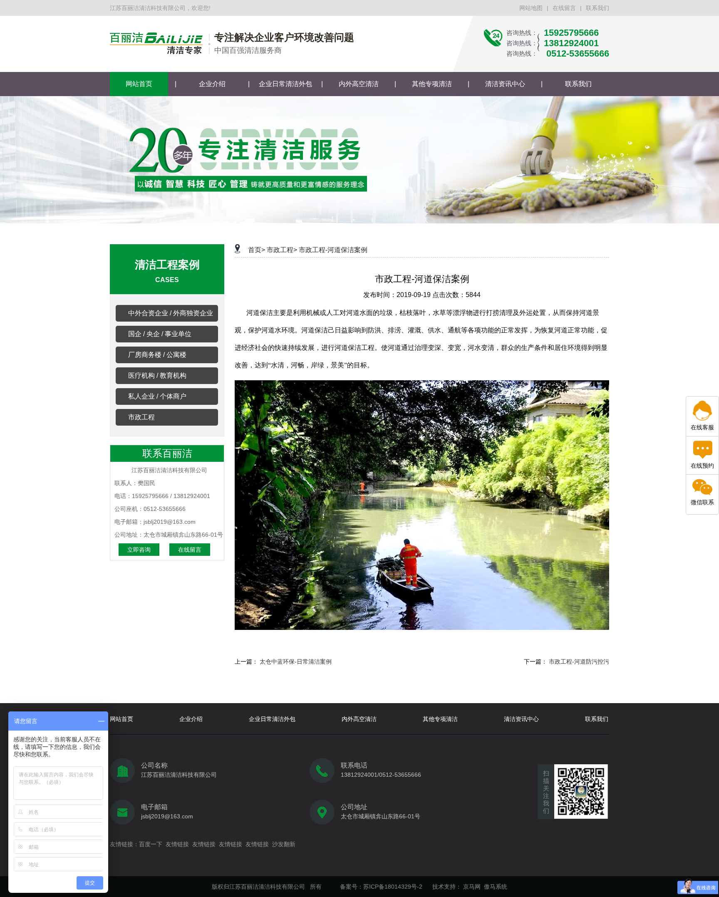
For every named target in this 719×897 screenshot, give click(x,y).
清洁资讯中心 (505, 83)
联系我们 (597, 8)
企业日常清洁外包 (285, 83)
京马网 (472, 886)
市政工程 (141, 417)
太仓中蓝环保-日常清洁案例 (296, 661)
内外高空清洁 (359, 83)
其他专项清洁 (432, 83)
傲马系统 (495, 886)
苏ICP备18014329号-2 (392, 886)
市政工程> (282, 249)
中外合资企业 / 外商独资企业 (170, 313)
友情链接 (177, 844)
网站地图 (531, 8)
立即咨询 (139, 549)
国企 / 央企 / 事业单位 (159, 333)
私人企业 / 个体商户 (157, 396)
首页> (256, 249)
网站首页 (139, 83)
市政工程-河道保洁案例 (333, 249)
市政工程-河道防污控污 (579, 661)
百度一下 (150, 844)
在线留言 (564, 8)
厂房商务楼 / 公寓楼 (157, 354)
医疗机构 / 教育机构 (157, 375)
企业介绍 (212, 83)
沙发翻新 (283, 844)
